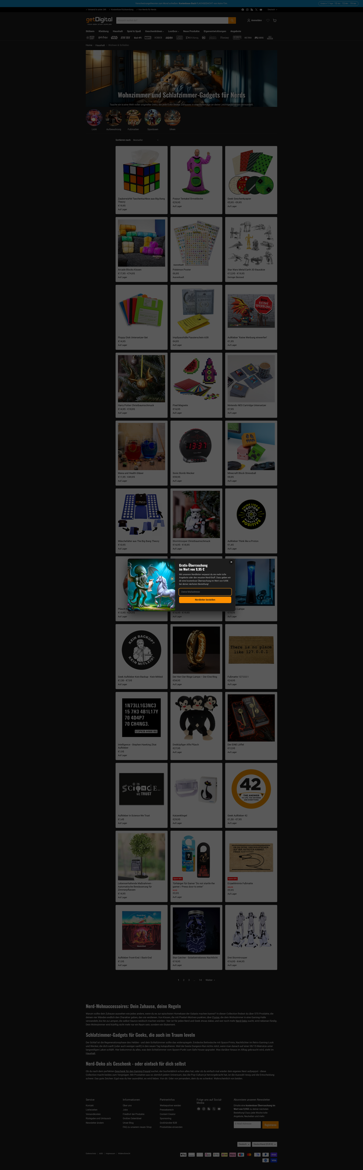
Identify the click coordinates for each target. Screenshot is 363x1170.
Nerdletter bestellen (205, 599)
